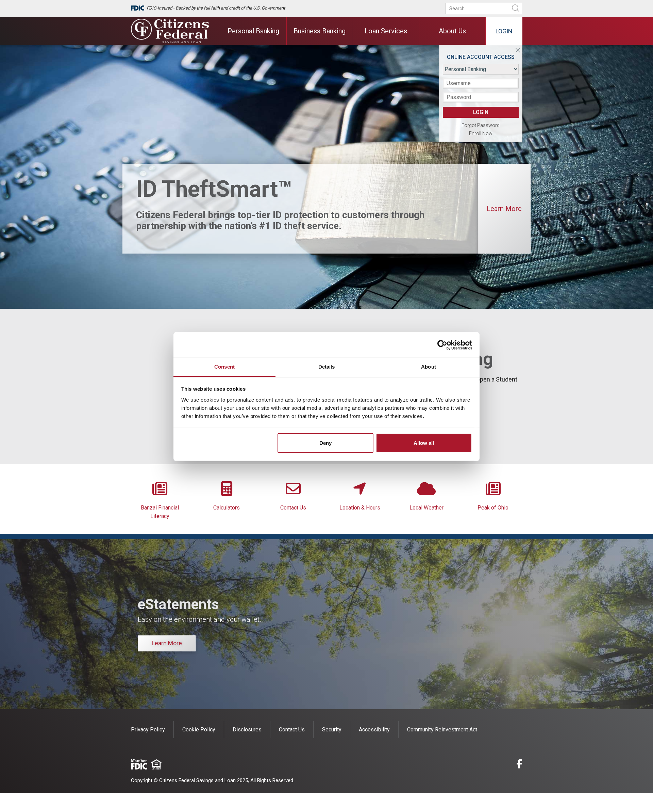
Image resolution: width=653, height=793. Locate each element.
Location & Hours (359, 507)
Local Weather (426, 507)
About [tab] (428, 367)
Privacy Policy (148, 729)
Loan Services (386, 31)
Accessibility (374, 729)
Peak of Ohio (493, 507)
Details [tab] (326, 367)
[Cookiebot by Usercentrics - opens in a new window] (442, 345)
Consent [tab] (224, 367)
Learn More (504, 209)
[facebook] (519, 764)
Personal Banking (253, 31)
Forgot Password (481, 125)
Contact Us (293, 507)
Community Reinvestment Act (442, 729)
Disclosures (247, 729)
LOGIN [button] (480, 112)
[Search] (515, 8)
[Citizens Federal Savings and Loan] (170, 31)
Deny (325, 443)
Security (331, 729)
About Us (452, 31)
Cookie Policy (198, 729)
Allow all (424, 443)
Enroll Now (480, 133)
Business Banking (320, 31)
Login (504, 31)
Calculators (226, 507)
